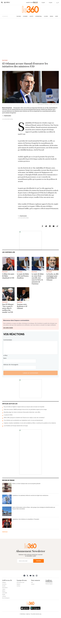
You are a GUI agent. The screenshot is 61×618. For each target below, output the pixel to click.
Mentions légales (49, 583)
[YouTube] (30, 576)
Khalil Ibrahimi (7, 115)
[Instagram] (36, 576)
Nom (4, 358)
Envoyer (38, 560)
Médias (51, 16)
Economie (25, 16)
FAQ (32, 582)
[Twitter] (27, 576)
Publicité (18, 584)
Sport (56, 16)
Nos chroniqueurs (6, 598)
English (43, 2)
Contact (32, 584)
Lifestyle (4, 596)
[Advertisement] (30, 36)
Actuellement (5, 16)
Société (31, 16)
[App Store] (25, 608)
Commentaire (7, 340)
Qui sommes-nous (20, 582)
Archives (18, 585)
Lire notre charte (8, 327)
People (3, 594)
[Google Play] (35, 608)
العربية (57, 2)
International (38, 16)
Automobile (4, 592)
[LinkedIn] (33, 576)
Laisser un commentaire (30, 373)
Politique (19, 16)
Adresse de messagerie (10, 364)
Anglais (50, 2)
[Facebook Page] (24, 576)
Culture (46, 16)
